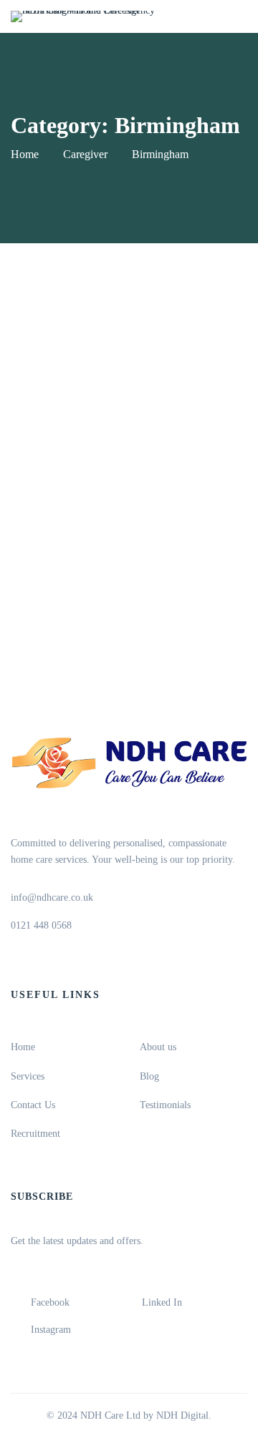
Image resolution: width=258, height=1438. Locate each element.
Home (25, 154)
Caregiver (85, 154)
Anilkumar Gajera (104, 523)
